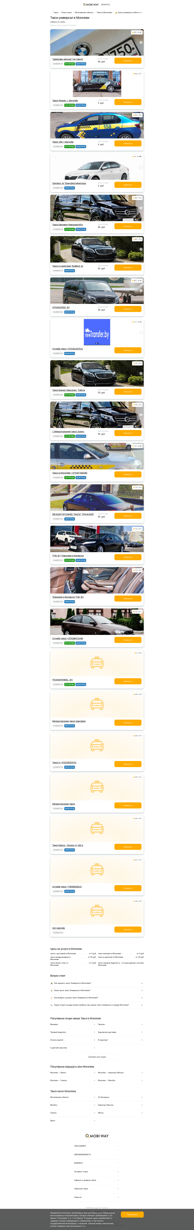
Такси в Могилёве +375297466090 (69, 473)
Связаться (128, 61)
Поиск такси (66, 12)
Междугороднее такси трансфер (69, 721)
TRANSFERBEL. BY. (62, 680)
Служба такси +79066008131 (67, 886)
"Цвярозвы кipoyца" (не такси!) (67, 59)
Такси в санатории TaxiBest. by (67, 266)
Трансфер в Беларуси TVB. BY (68, 597)
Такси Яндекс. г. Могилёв (65, 100)
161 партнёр (58, 928)
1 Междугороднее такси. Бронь (68, 431)
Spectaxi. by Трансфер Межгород (69, 183)
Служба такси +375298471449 (67, 638)
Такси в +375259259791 (64, 762)
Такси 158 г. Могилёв (63, 142)
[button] (94, 53)
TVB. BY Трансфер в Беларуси (68, 555)
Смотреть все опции (97, 1057)
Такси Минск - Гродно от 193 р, (67, 845)
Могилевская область (84, 12)
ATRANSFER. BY (61, 307)
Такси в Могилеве (104, 12)
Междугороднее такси (63, 804)
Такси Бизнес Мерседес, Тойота (68, 390)
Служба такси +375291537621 (67, 349)
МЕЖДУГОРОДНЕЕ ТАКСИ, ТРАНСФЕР (73, 514)
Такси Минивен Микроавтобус (67, 224)
